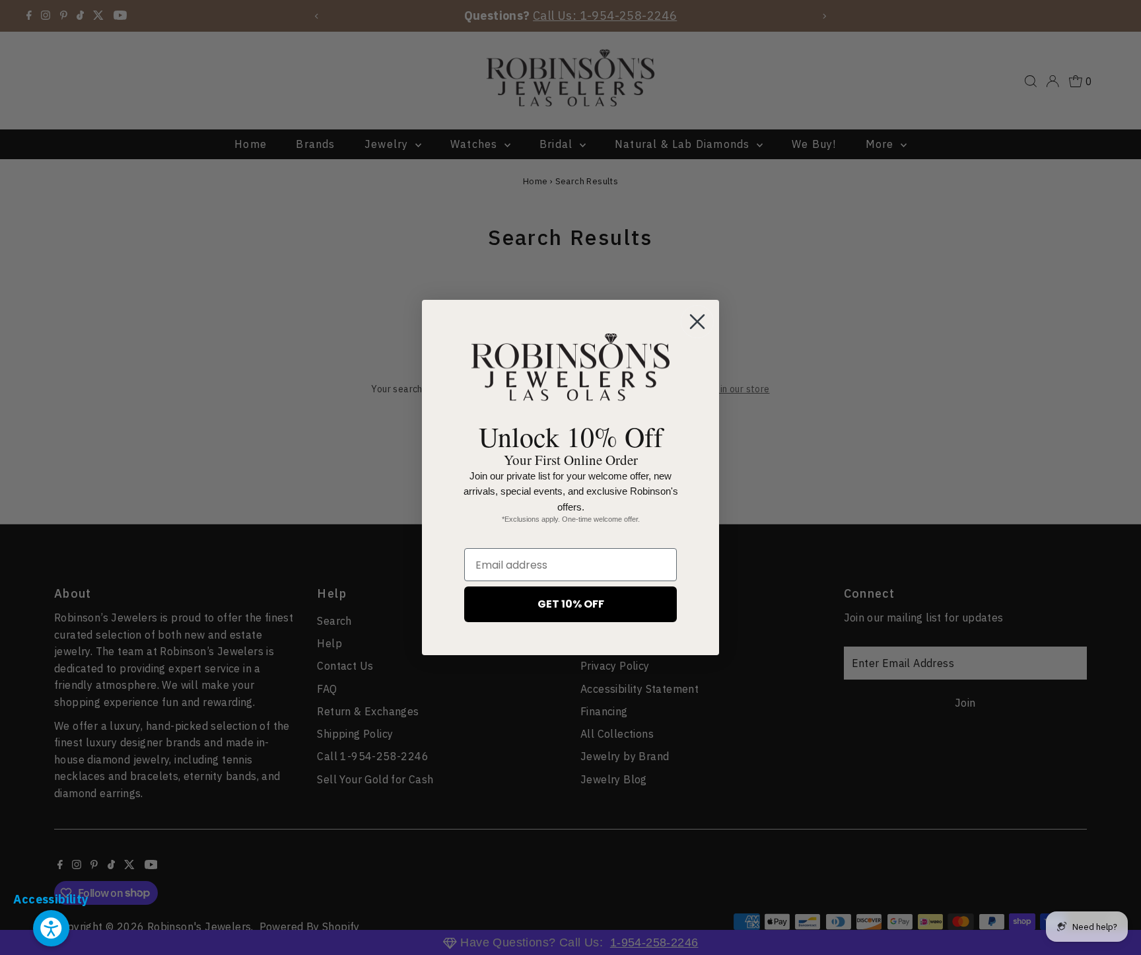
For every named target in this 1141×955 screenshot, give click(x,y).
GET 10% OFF (570, 604)
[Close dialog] (697, 321)
